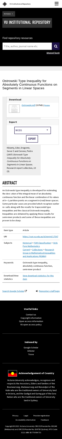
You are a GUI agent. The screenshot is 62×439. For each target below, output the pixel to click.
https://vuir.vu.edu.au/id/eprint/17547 (40, 236)
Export (13, 122)
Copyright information (31, 318)
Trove (31, 354)
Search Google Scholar (13, 291)
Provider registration (41, 415)
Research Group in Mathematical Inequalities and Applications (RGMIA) (39, 253)
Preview (47, 105)
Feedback (45, 420)
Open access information (31, 321)
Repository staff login (49, 291)
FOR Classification (42, 243)
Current (26, 249)
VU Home (7, 14)
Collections (37, 249)
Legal (26, 415)
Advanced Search (53, 53)
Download (15, 100)
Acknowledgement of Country (36, 373)
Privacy (15, 415)
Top (56, 436)
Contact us (31, 314)
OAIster (31, 351)
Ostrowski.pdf (28, 105)
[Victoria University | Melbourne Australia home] (4, 4)
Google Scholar (31, 347)
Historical (27, 243)
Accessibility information (26, 420)
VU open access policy (31, 324)
